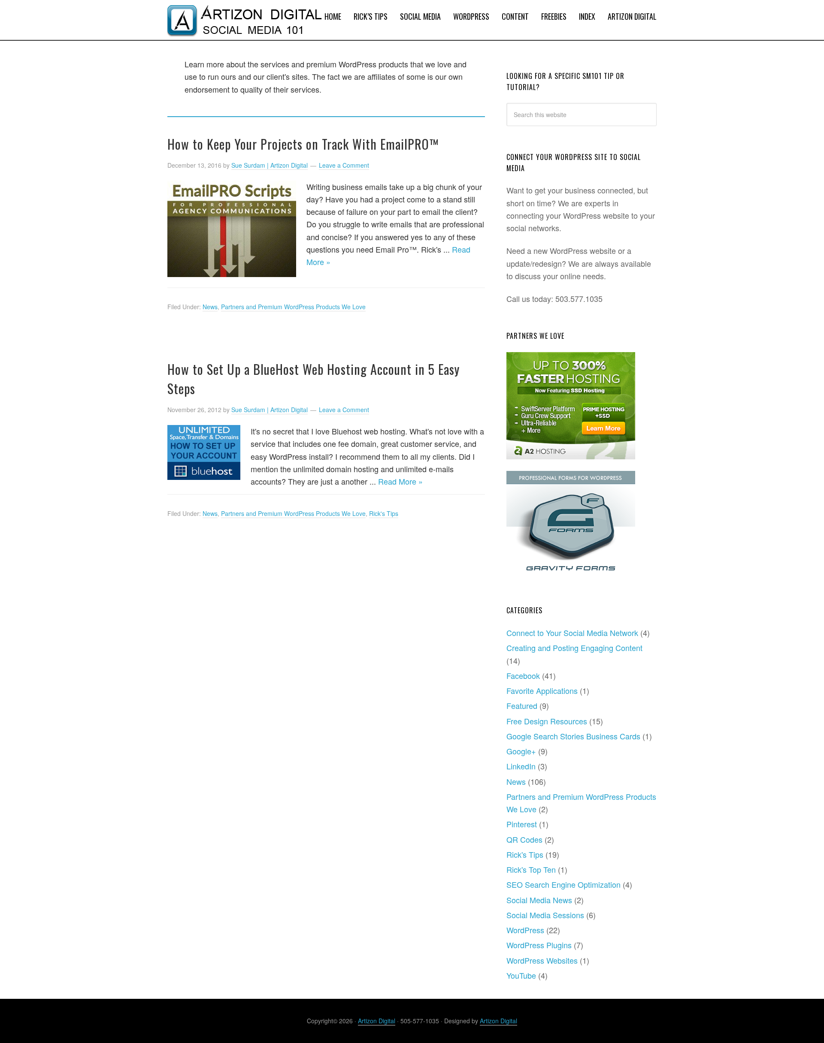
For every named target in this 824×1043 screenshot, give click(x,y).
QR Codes (524, 839)
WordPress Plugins (539, 944)
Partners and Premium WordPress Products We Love (293, 306)
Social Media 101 (236, 20)
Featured (521, 705)
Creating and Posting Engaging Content (574, 647)
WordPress (525, 929)
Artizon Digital (376, 1020)
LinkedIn (521, 766)
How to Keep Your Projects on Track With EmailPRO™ (303, 144)
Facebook (523, 675)
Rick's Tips (383, 513)
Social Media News (539, 899)
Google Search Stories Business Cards (573, 736)
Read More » (400, 481)
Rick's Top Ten (531, 869)
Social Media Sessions (545, 914)
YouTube (521, 975)
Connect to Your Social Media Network (572, 632)
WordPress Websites (542, 960)
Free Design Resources (546, 720)
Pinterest (521, 823)
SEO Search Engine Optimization (563, 884)
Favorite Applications (542, 690)
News (210, 306)
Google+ (521, 751)
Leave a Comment (344, 165)
